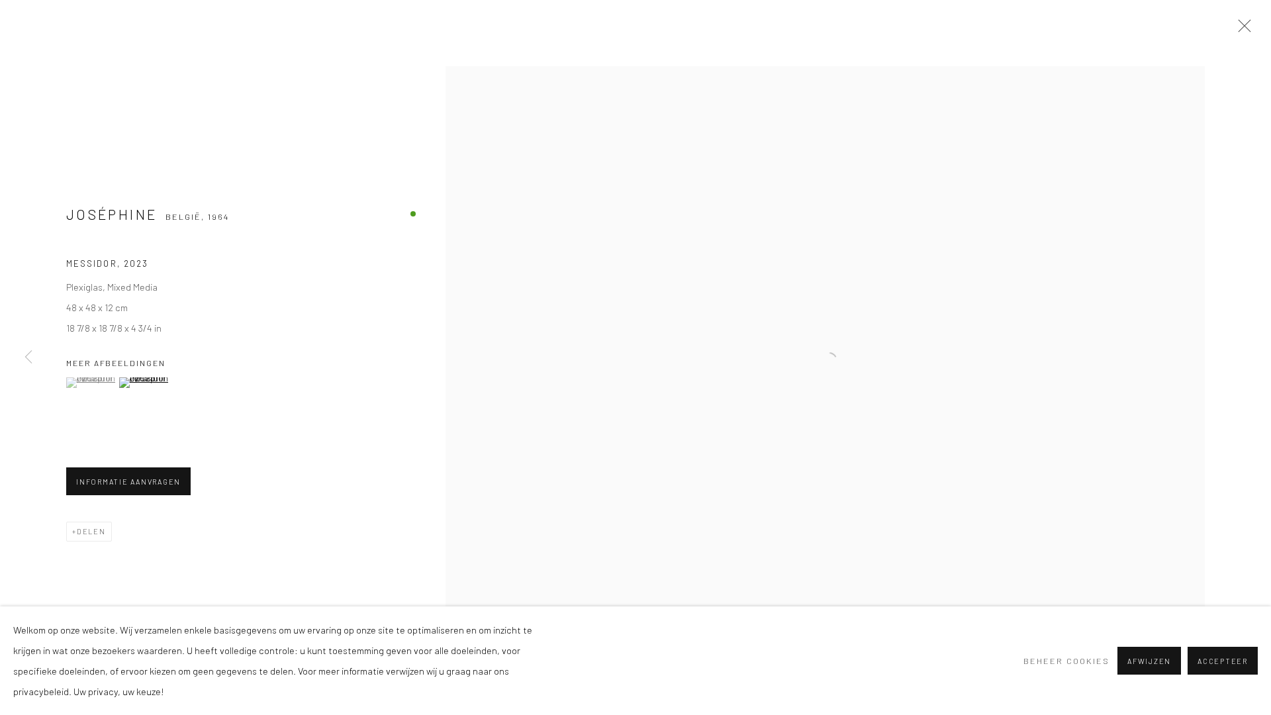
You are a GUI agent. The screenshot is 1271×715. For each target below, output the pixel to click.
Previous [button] (28, 357)
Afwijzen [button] (1149, 661)
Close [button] (1241, 30)
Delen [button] (91, 531)
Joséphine (111, 214)
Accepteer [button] (1223, 661)
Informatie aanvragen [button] (128, 481)
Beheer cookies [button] (1066, 660)
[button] (91, 382)
